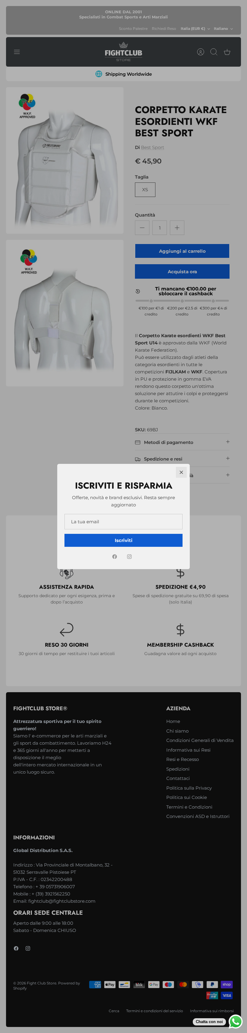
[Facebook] (114, 556)
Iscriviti (124, 540)
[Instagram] (129, 556)
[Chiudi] (181, 472)
